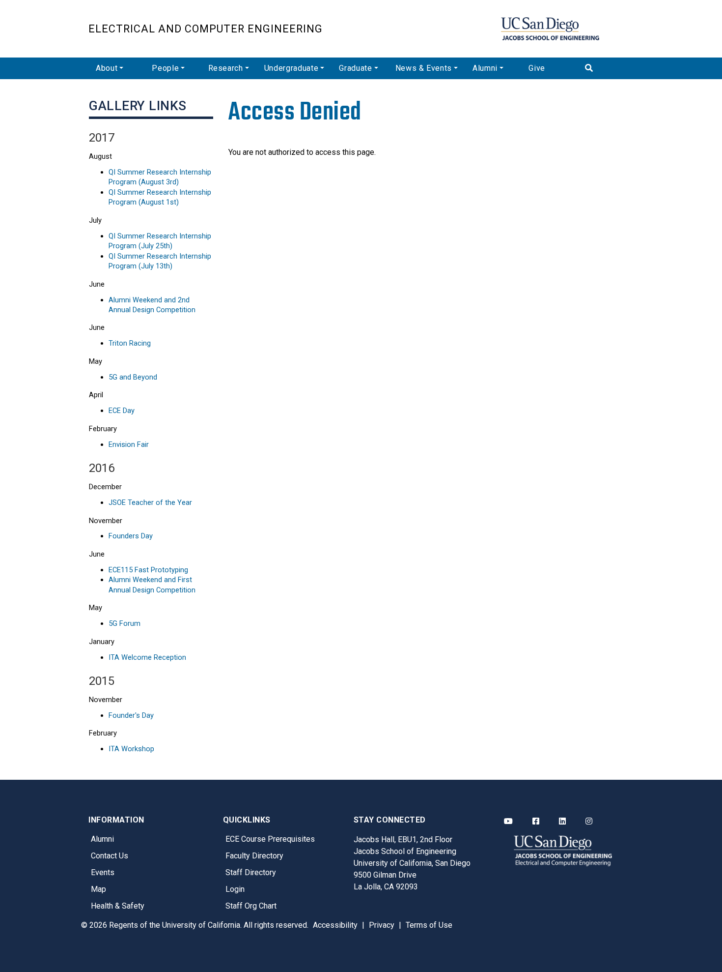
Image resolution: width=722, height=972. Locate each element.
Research (225, 68)
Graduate (355, 68)
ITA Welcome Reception (147, 657)
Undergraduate (291, 68)
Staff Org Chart (251, 906)
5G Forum (124, 623)
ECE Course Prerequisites (270, 839)
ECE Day (122, 410)
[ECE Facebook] (535, 821)
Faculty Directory (254, 855)
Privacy (381, 925)
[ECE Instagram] (588, 821)
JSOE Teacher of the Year (150, 502)
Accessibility (335, 925)
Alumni (485, 68)
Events (102, 872)
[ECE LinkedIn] (562, 821)
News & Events (423, 68)
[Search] (606, 68)
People (165, 68)
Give (536, 68)
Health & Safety (117, 906)
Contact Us (109, 855)
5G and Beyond (133, 377)
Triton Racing (130, 343)
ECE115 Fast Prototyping (148, 569)
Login (235, 889)
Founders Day (131, 535)
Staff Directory (250, 872)
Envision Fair (129, 444)
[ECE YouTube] (508, 821)
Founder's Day (131, 715)
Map (98, 889)
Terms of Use (429, 925)
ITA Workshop (131, 748)
